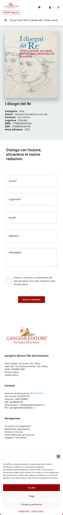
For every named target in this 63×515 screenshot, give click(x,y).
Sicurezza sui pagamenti (18, 426)
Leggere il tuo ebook (15, 437)
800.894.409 (36, 393)
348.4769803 (21, 399)
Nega (31, 496)
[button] (58, 456)
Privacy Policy (37, 511)
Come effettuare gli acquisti (19, 434)
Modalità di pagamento (17, 428)
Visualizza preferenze (31, 504)
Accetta (31, 487)
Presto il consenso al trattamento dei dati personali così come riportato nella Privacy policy (35, 281)
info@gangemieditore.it (32, 404)
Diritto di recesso (14, 431)
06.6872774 (24, 396)
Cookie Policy (24, 511)
